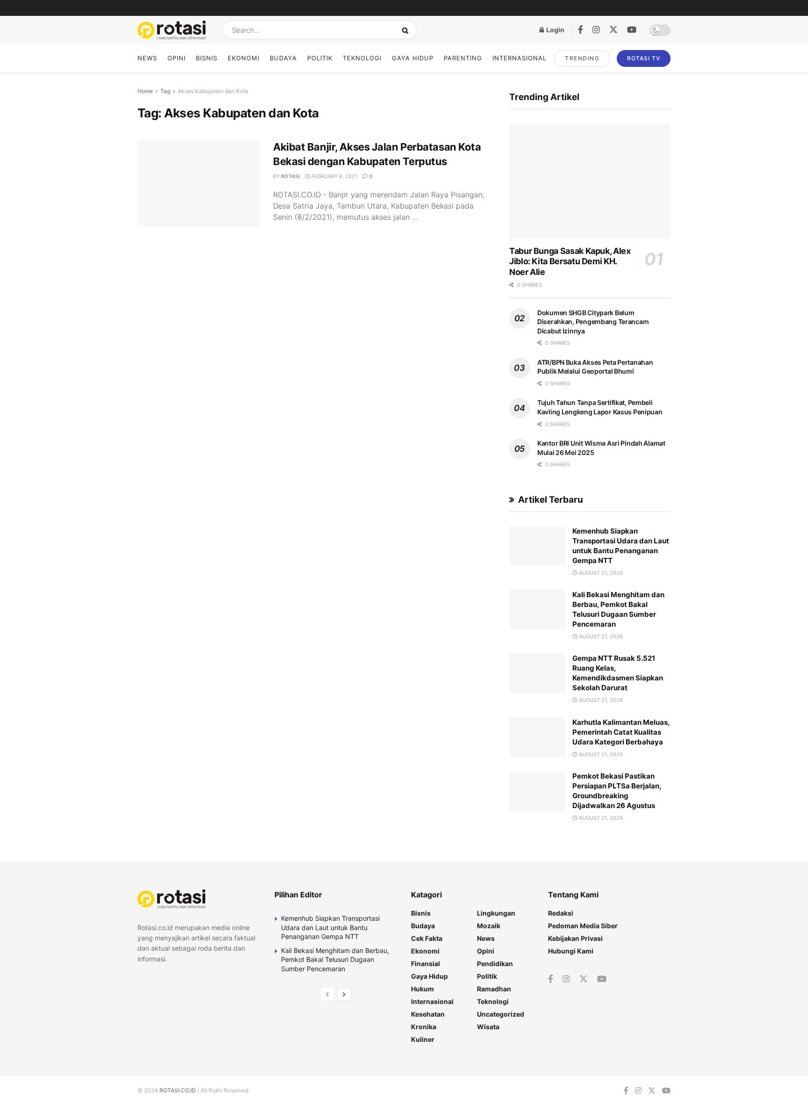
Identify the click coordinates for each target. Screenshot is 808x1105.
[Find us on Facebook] (580, 30)
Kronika (423, 1027)
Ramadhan (494, 989)
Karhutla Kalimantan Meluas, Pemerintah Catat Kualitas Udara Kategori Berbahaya (621, 732)
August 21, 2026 (600, 573)
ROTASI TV (643, 58)
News (147, 58)
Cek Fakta (426, 938)
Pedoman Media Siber (583, 926)
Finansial (425, 964)
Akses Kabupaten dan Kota (213, 90)
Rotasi (290, 176)
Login (554, 30)
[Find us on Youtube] (631, 30)
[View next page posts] (344, 994)
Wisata (488, 1027)
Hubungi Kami (570, 951)
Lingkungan (496, 913)
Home (145, 90)
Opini (176, 58)
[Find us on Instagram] (596, 30)
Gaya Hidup (412, 58)
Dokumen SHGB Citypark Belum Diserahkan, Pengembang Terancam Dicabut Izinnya (593, 322)
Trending (582, 58)
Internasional (519, 58)
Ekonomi (244, 58)
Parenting (463, 58)
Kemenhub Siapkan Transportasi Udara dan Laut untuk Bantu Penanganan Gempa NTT (330, 927)
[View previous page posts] (327, 994)
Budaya (283, 58)
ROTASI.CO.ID (178, 1090)
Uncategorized (500, 1014)
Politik (319, 58)
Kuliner (422, 1039)
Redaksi (560, 913)
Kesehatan (428, 1014)
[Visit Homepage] (171, 30)
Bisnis (206, 58)
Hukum (422, 989)
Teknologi (362, 58)
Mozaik (488, 926)
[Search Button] (407, 30)
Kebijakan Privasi (575, 938)
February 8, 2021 (333, 176)
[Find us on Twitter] (613, 30)
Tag (165, 90)
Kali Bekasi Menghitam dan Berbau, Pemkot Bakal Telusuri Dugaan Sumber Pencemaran (335, 959)
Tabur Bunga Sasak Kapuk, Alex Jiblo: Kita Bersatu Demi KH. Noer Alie (570, 261)
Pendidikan (495, 964)
